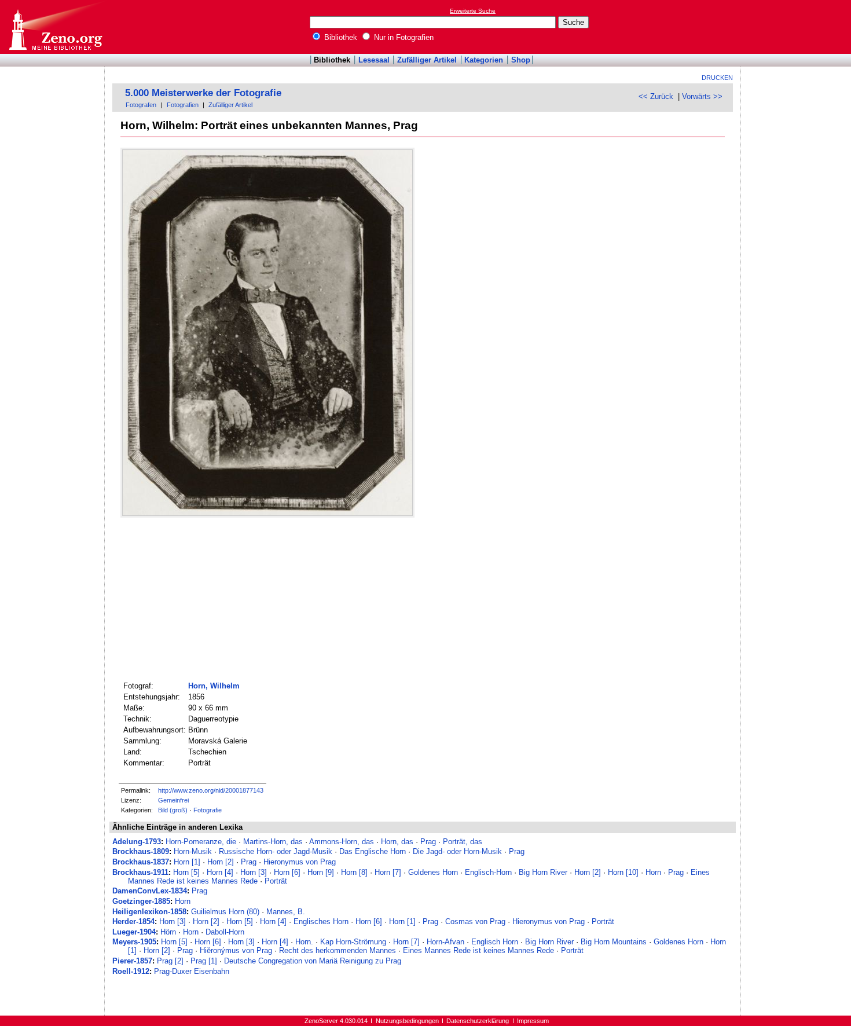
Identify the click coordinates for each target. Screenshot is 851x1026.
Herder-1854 (133, 921)
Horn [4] (220, 872)
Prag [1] (203, 961)
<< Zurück (656, 96)
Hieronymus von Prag (299, 862)
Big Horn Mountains (614, 941)
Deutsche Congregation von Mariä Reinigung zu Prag (312, 961)
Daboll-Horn (225, 932)
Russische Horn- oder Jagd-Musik (275, 851)
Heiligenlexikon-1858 (149, 911)
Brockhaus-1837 (140, 862)
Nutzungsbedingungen (407, 1020)
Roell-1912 (130, 971)
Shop (520, 60)
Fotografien (183, 104)
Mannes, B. (285, 911)
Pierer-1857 (132, 961)
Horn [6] (287, 872)
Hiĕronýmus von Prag (236, 950)
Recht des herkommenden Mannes (337, 950)
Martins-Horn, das (273, 841)
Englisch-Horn (488, 872)
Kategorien (483, 60)
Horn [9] (320, 872)
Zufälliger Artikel (427, 60)
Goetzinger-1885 (141, 901)
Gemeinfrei (173, 800)
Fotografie (207, 810)
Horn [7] (388, 872)
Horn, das (397, 841)
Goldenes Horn (433, 872)
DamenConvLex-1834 (149, 890)
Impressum (533, 1020)
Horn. (304, 941)
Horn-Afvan (445, 941)
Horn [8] (354, 872)
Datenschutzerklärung (477, 1020)
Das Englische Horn (372, 851)
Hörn (168, 932)
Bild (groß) (173, 810)
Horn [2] (220, 862)
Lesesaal (374, 60)
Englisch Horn (494, 941)
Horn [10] (623, 872)
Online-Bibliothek (55, 27)
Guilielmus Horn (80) (225, 911)
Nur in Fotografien (403, 37)
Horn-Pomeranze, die (201, 841)
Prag (428, 841)
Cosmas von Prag (475, 921)
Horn (653, 872)
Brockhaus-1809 (140, 851)
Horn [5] (186, 872)
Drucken (717, 77)
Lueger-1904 (134, 932)
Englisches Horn (321, 921)
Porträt (276, 881)
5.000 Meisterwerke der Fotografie (203, 92)
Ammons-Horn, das (341, 841)
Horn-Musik (193, 851)
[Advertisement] (798, 27)
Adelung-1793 (136, 841)
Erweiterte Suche (473, 11)
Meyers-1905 (134, 941)
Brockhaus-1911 (140, 872)
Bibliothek (339, 37)
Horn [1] (187, 862)
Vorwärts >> (702, 96)
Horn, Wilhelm (214, 685)
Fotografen (141, 104)
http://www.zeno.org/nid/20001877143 (210, 790)
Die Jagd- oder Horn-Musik (457, 851)
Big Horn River (543, 872)
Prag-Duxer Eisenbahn (191, 971)
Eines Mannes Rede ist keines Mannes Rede (478, 950)
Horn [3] (253, 872)
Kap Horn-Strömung (353, 941)
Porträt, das (462, 841)
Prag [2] (170, 961)
